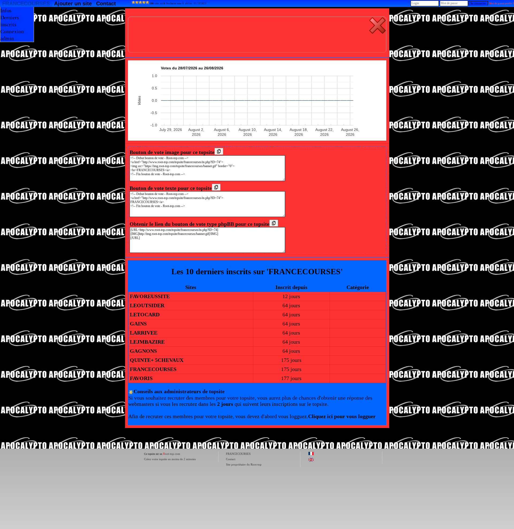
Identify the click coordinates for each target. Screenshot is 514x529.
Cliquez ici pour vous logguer (342, 416)
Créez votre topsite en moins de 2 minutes (170, 459)
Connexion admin (12, 34)
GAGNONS (143, 351)
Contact (106, 3)
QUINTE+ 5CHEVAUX (156, 360)
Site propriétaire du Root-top (244, 464)
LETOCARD (145, 314)
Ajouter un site (73, 3)
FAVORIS (141, 378)
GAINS (138, 324)
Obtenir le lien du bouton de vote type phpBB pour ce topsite (199, 224)
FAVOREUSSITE (150, 296)
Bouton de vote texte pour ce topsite (171, 188)
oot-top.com (171, 453)
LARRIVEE (143, 333)
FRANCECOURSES (26, 3)
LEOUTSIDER (147, 305)
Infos (6, 10)
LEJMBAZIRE (147, 342)
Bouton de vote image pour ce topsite (172, 152)
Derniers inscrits (9, 20)
